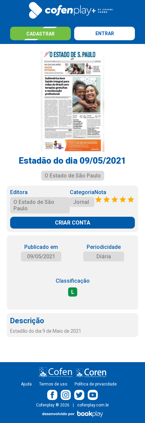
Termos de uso (53, 384)
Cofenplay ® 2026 (52, 405)
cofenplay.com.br (93, 405)
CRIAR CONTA (72, 222)
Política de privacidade (96, 384)
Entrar (104, 33)
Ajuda (26, 384)
